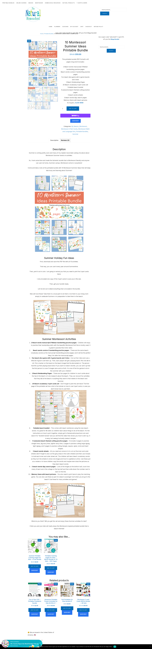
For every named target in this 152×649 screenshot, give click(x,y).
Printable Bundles (48, 33)
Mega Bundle (115, 39)
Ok (115, 646)
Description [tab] (54, 140)
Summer (75, 134)
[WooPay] (75, 116)
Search (105, 13)
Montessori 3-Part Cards (69, 129)
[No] (150, 646)
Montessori (83, 126)
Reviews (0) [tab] (65, 140)
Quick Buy (75, 121)
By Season (75, 126)
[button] (55, 43)
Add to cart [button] (35, 566)
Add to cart (73, 108)
